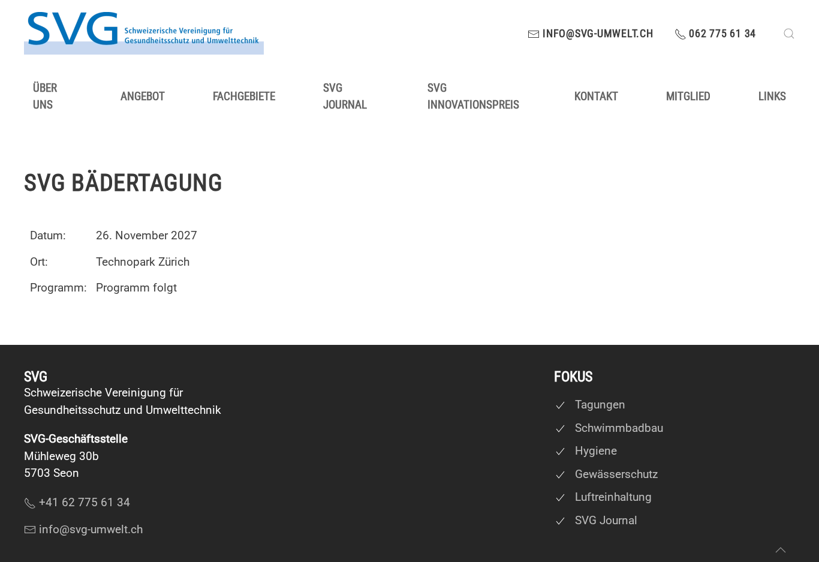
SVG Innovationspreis (473, 96)
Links (772, 96)
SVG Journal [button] (345, 96)
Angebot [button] (143, 96)
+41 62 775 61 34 (84, 502)
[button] (789, 34)
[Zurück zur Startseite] (144, 33)
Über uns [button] (45, 96)
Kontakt (596, 96)
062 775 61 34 (721, 33)
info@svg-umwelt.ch (596, 33)
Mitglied (688, 96)
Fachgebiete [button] (244, 96)
